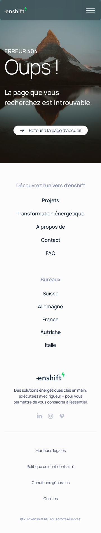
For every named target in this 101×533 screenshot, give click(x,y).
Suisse (51, 293)
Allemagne (50, 306)
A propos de (50, 226)
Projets (50, 200)
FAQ (50, 253)
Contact (50, 240)
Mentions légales (50, 450)
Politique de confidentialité (50, 466)
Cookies (50, 498)
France (50, 319)
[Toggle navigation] (90, 10)
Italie (50, 345)
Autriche (50, 332)
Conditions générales (51, 482)
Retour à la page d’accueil (55, 130)
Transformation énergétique (50, 213)
